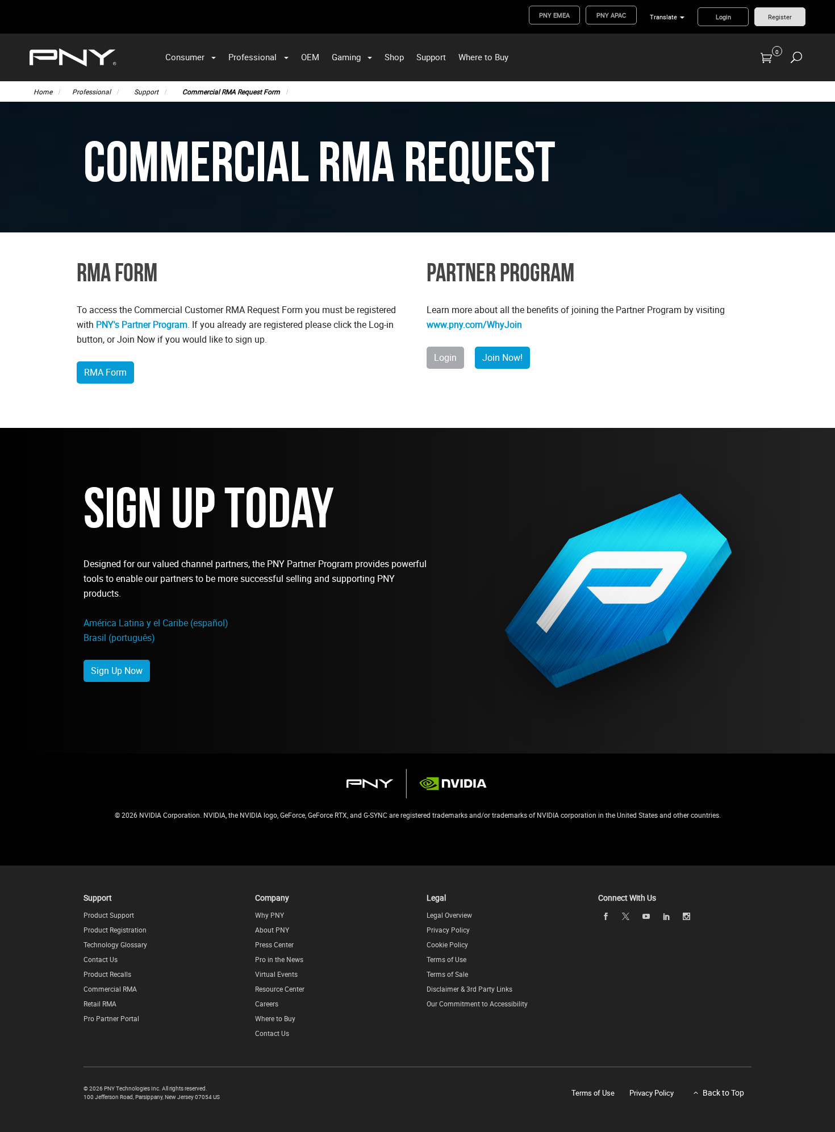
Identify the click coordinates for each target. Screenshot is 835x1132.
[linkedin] (666, 916)
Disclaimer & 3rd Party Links (469, 988)
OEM (310, 57)
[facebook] (605, 916)
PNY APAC (611, 15)
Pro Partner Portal (111, 1018)
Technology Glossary (115, 944)
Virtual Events (276, 974)
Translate (663, 17)
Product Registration (115, 929)
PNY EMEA (554, 15)
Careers (266, 1003)
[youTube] (645, 916)
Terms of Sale (447, 974)
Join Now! (502, 357)
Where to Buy (483, 57)
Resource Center (279, 988)
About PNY (272, 929)
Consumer (184, 57)
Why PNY (269, 914)
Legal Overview (449, 914)
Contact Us (101, 959)
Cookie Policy (447, 944)
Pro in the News (279, 959)
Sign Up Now (117, 670)
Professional (252, 57)
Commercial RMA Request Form (231, 91)
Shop (394, 57)
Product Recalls (107, 974)
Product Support (109, 914)
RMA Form (105, 372)
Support (431, 57)
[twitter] (626, 916)
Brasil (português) (119, 637)
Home (43, 91)
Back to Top (723, 1092)
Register (780, 17)
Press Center (274, 944)
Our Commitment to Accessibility (477, 1003)
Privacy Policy (448, 929)
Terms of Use (446, 959)
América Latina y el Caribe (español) (156, 623)
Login (723, 17)
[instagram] (686, 916)
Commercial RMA (110, 988)
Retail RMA (100, 1003)
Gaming (346, 57)
